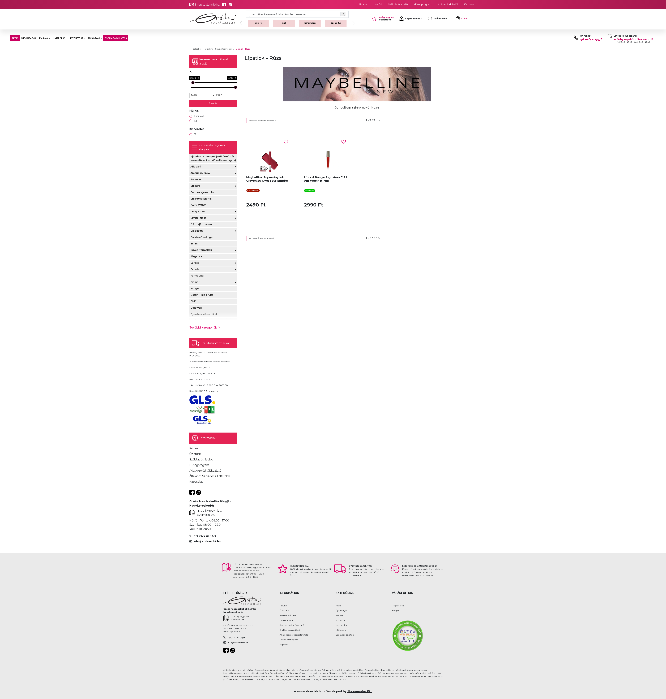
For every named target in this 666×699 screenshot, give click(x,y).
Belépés (395, 610)
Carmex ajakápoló (202, 192)
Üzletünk (378, 4)
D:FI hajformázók (201, 224)
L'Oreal (199, 116)
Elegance (196, 256)
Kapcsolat (469, 4)
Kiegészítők (310, 23)
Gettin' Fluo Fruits (201, 294)
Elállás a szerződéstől (290, 630)
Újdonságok (342, 610)
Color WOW (198, 205)
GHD (193, 301)
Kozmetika (341, 625)
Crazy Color (197, 211)
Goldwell (196, 307)
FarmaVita (197, 275)
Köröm (258, 23)
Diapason (196, 230)
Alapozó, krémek (284, 23)
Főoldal (195, 49)
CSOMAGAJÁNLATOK (116, 38)
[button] (241, 26)
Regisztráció (398, 605)
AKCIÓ (15, 38)
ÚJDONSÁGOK (28, 38)
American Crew (200, 173)
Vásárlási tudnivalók (448, 4)
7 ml (197, 134)
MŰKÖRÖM (94, 38)
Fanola (194, 269)
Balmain (195, 179)
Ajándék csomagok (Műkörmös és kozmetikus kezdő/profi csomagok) (213, 158)
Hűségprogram (422, 4)
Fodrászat (341, 620)
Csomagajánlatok (345, 634)
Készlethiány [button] (253, 191)
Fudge (194, 288)
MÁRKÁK (43, 38)
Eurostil (195, 262)
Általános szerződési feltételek (294, 634)
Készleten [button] (309, 191)
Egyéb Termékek (201, 250)
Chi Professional (201, 198)
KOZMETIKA (76, 38)
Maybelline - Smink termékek (217, 49)
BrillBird (195, 185)
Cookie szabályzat (289, 639)
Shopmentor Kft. (359, 691)
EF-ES (194, 243)
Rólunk (363, 4)
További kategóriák (203, 327)
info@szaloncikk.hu (207, 4)
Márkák (339, 615)
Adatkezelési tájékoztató (292, 625)
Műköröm (341, 630)
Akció (338, 605)
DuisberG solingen (202, 237)
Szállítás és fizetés (398, 4)
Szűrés (213, 103)
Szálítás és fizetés (288, 615)
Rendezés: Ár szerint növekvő (261, 120)
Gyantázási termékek (204, 314)
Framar (194, 282)
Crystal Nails (198, 217)
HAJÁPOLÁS (59, 38)
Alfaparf (195, 166)
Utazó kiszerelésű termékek (336, 26)
